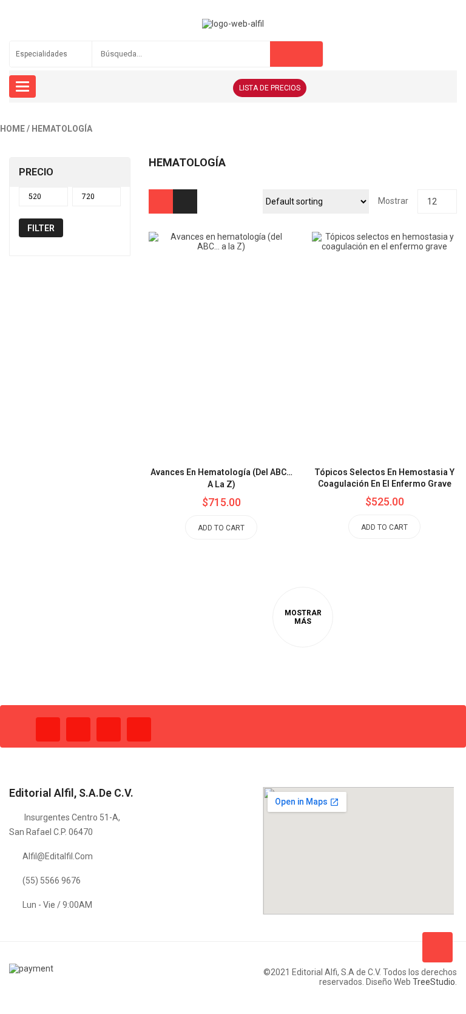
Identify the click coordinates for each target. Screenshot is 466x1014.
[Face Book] (48, 729)
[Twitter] (78, 729)
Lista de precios (269, 88)
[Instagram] (108, 729)
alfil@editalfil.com (57, 856)
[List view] (185, 201)
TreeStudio (434, 982)
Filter (41, 228)
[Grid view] (161, 201)
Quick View (249, 313)
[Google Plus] (139, 729)
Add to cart (221, 528)
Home (12, 129)
